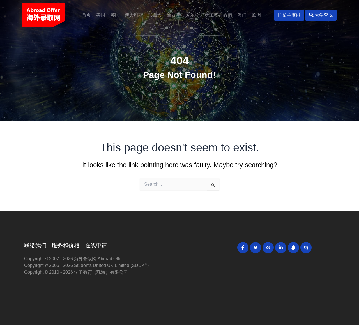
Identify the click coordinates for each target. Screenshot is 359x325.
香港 (227, 15)
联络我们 (35, 245)
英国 (115, 15)
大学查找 (323, 15)
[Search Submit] (213, 184)
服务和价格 (66, 245)
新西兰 (173, 15)
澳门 (242, 15)
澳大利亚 (134, 15)
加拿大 (155, 15)
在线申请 (96, 245)
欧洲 (256, 15)
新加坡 (211, 15)
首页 (86, 15)
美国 (100, 15)
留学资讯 (290, 15)
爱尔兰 (192, 15)
